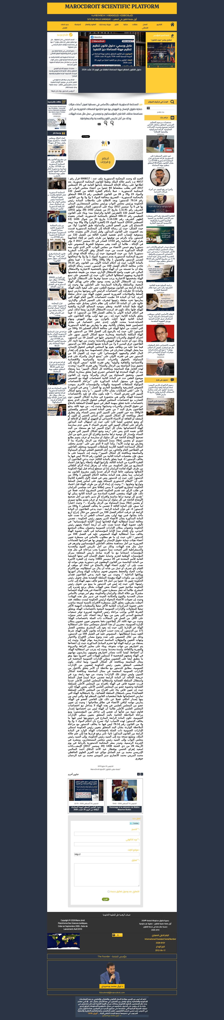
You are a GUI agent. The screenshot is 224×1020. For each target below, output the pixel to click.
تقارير (116, 24)
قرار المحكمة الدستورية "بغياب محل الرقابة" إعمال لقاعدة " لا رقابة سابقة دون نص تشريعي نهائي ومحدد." (57, 309)
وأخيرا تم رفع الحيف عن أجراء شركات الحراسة (161, 190)
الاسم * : (135, 829)
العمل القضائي (145, 26)
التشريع (159, 24)
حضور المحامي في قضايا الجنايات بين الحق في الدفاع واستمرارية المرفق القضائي (63, 52)
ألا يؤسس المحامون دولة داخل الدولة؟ (62, 91)
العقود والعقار (90, 24)
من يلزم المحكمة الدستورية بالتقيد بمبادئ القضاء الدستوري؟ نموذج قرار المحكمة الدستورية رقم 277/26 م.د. (57, 231)
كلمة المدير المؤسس (161, 35)
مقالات (134, 24)
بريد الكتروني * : (132, 839)
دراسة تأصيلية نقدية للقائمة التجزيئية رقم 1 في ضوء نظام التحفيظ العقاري (161, 287)
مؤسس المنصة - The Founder (112, 956)
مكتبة (125, 24)
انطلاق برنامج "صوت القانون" (161, 40)
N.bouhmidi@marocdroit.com (112, 992)
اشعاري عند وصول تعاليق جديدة (124, 891)
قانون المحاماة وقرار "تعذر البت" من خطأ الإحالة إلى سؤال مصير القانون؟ (57, 257)
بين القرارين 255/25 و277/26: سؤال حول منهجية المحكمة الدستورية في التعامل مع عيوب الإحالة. (57, 282)
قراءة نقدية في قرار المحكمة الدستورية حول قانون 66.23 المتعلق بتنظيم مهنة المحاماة (57, 367)
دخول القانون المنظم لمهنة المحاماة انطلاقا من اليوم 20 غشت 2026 (111, 69)
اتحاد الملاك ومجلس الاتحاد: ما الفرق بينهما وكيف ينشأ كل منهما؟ (57, 140)
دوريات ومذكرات (105, 24)
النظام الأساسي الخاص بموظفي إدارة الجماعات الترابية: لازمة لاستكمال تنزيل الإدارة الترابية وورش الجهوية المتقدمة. (160, 317)
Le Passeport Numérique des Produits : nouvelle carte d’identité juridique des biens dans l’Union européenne (57, 110)
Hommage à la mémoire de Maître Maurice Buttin (124, 808)
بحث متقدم (160, 112)
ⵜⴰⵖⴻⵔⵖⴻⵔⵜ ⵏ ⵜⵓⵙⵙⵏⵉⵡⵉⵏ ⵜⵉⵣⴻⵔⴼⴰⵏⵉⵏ (112, 15)
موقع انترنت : (133, 850)
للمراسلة (78, 24)
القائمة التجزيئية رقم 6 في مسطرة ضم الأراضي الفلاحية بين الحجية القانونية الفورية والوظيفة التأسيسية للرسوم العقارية (160, 219)
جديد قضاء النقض (65, 26)
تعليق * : (135, 860)
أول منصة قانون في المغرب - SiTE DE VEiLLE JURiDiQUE (112, 19)
